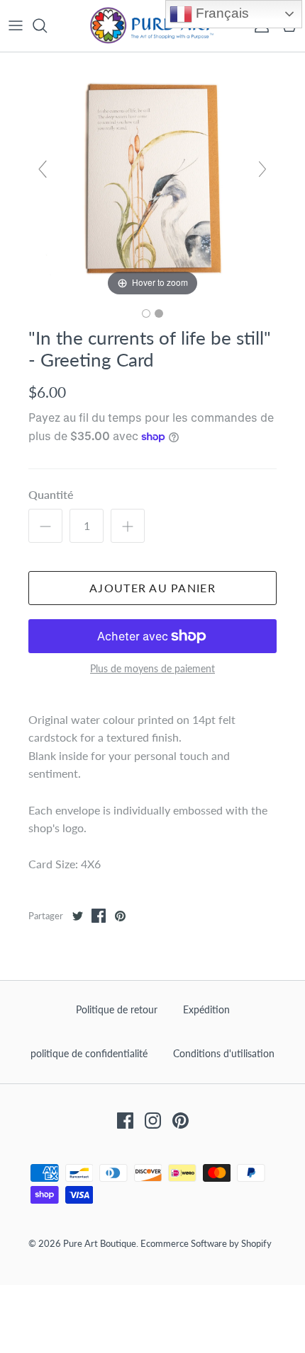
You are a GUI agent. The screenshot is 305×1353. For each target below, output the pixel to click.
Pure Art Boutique (99, 1243)
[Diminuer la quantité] (45, 526)
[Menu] (15, 25)
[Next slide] (262, 169)
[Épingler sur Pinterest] (120, 916)
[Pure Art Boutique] (152, 26)
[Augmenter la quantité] (128, 526)
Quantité (51, 494)
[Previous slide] (42, 169)
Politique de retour (116, 1009)
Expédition (206, 1009)
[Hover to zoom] (152, 174)
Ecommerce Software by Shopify (206, 1243)
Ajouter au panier (152, 587)
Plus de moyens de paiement (152, 668)
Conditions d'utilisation (223, 1053)
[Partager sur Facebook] (99, 916)
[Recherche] (46, 25)
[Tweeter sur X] (77, 916)
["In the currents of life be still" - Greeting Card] (146, 313)
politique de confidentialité (89, 1053)
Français (220, 13)
